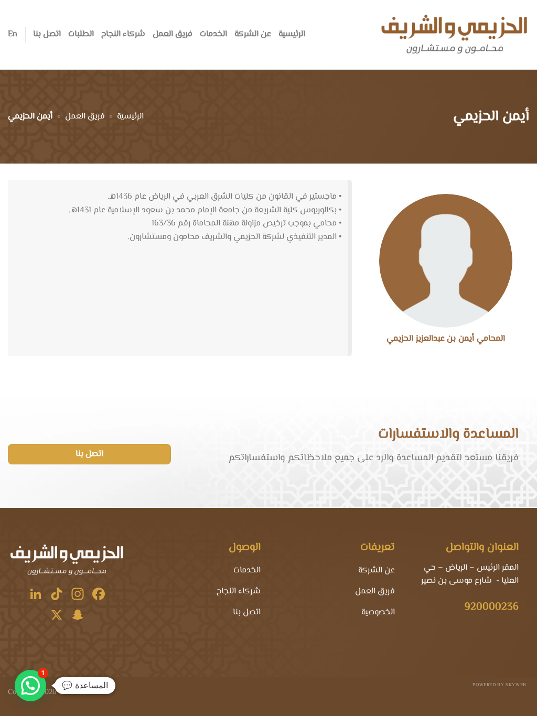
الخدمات (213, 34)
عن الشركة (252, 34)
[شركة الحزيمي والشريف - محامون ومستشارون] (453, 34)
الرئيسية (291, 34)
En (12, 34)
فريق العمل (172, 34)
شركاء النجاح (123, 34)
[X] (56, 616)
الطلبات (81, 34)
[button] (30, 685)
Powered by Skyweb (499, 685)
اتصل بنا (47, 34)
